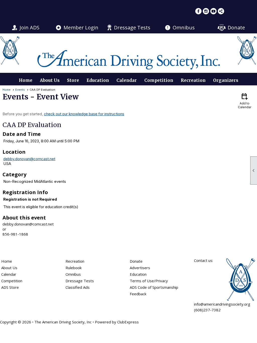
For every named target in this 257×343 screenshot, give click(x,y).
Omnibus (184, 27)
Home (25, 80)
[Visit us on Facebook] (198, 11)
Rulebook (74, 267)
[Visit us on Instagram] (206, 11)
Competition (158, 80)
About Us (49, 80)
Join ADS (29, 27)
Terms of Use (142, 280)
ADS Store (10, 287)
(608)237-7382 (207, 309)
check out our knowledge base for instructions (84, 113)
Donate (236, 27)
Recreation (193, 80)
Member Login (80, 27)
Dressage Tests (132, 27)
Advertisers (140, 267)
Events (20, 89)
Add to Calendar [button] (244, 100)
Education (98, 80)
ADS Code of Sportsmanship (154, 287)
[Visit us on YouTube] (213, 11)
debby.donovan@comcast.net (29, 158)
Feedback (138, 293)
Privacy (161, 280)
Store (73, 80)
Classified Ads (78, 287)
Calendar (126, 80)
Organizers (225, 80)
